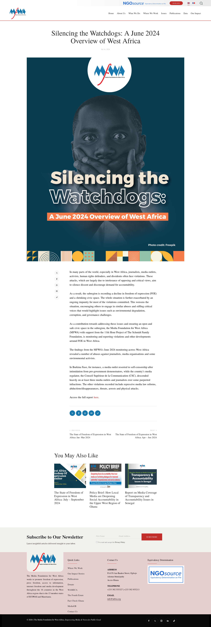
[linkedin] (168, 620)
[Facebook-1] (56, 279)
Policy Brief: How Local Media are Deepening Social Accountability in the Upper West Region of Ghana (105, 499)
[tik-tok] (174, 620)
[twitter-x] (155, 620)
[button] (56, 297)
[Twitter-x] (56, 272)
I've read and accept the (111, 542)
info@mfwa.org (114, 598)
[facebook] (149, 620)
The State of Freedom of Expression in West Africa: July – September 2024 (69, 498)
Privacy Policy (120, 542)
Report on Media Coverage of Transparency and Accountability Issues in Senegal (141, 498)
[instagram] (161, 620)
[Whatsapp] (56, 285)
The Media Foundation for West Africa (49, 619)
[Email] (56, 291)
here (96, 397)
